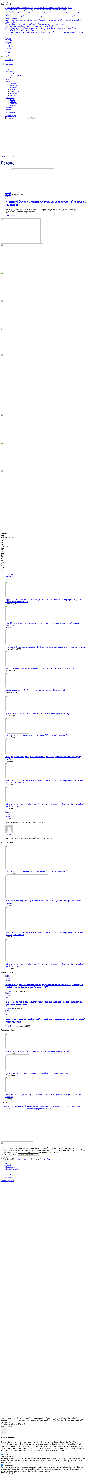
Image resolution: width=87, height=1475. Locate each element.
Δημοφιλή (9, 574)
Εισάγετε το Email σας (9, 1154)
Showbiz (13, 102)
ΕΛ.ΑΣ (16, 1105)
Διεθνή (8, 110)
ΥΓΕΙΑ (8, 79)
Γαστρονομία (14, 104)
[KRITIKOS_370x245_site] (22, 270)
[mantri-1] (20, 441)
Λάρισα (73, 1106)
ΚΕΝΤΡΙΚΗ (5, 156)
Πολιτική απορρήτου (12, 1169)
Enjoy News (9, 818)
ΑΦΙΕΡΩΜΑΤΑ (10, 71)
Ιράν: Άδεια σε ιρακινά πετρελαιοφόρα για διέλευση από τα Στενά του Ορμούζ (33, 26)
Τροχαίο (38, 1108)
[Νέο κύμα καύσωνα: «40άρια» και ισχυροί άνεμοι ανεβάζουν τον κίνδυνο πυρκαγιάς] (17, 733)
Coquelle (8, 834)
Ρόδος (27, 1109)
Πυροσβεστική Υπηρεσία (16, 1109)
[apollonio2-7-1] (20, 469)
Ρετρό (12, 73)
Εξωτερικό (14, 85)
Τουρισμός (14, 87)
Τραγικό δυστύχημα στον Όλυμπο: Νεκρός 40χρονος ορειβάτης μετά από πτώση (34, 24)
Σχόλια (7, 578)
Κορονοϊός (47, 1106)
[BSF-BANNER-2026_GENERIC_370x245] (22, 327)
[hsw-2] (22, 497)
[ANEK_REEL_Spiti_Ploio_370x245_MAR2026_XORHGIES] (20, 353)
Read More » (12, 215)
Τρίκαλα (32, 1109)
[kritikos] (21, 242)
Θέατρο (13, 96)
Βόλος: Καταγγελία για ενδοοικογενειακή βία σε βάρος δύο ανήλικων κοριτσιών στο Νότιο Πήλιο (40, 28)
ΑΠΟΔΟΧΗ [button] (20, 1424)
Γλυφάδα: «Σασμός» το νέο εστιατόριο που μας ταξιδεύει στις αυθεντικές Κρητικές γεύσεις (39, 669)
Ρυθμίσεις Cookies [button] (8, 1424)
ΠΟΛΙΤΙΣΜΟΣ (10, 89)
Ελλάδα (13, 83)
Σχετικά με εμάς (11, 1165)
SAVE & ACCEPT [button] (8, 1473)
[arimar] (22, 299)
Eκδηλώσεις (14, 92)
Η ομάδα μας (10, 1167)
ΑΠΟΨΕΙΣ (9, 77)
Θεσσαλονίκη (30, 1106)
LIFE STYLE (10, 98)
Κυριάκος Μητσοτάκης (62, 1106)
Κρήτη (52, 1106)
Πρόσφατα (9, 576)
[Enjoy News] (6, 56)
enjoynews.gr (21, 1159)
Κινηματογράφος (16, 75)
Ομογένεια (10, 112)
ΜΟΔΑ (12, 100)
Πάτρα (78, 1106)
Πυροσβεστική (5, 1109)
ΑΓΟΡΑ (13, 106)
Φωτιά (44, 1109)
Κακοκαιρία (40, 1106)
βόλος (50, 1109)
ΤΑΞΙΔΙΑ (9, 81)
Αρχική (8, 1163)
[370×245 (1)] (22, 381)
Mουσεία (13, 94)
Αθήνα (8, 1106)
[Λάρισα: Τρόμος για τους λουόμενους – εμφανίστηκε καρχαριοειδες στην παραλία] (17, 688)
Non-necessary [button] (6, 1463)
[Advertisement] (43, 138)
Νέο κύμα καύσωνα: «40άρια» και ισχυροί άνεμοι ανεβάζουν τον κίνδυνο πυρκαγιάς (35, 10)
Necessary (7, 1454)
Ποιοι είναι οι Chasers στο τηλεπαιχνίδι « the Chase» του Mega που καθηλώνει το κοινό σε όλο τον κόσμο (45, 647)
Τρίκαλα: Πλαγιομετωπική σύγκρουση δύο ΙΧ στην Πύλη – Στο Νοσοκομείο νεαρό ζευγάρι (38, 8)
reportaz (8, 195)
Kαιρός (3, 1106)
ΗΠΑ (22, 1106)
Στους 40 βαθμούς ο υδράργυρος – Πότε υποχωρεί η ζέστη (26, 30)
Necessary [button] (4, 1452)
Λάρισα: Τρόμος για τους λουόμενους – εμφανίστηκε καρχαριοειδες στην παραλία (36, 690)
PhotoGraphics (48, 1159)
